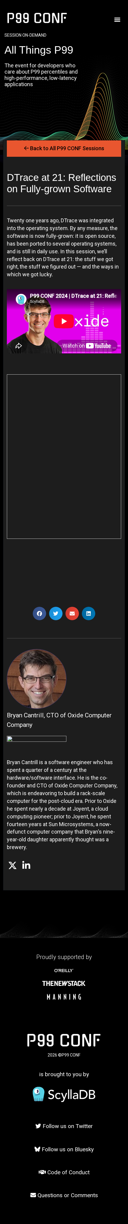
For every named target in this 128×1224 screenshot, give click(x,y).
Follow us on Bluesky (67, 1149)
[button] (117, 19)
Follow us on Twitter (67, 1126)
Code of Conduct (68, 1172)
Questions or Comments (67, 1195)
